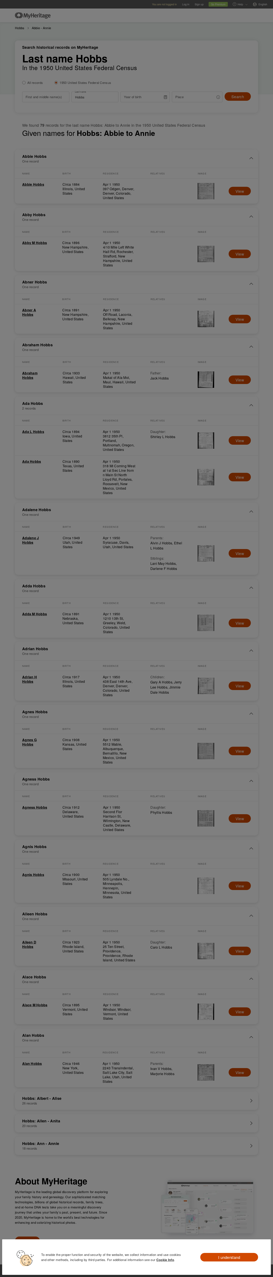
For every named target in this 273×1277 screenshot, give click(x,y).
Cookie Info (165, 1259)
